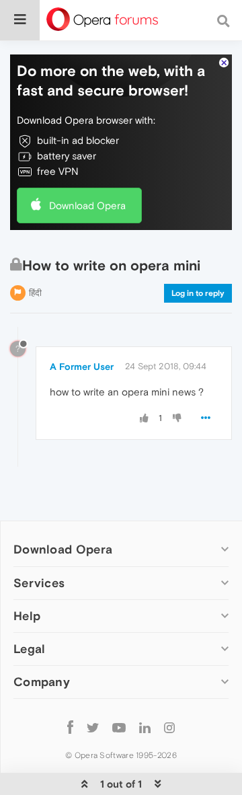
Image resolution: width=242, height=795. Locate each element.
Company (41, 682)
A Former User (82, 366)
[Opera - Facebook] (70, 727)
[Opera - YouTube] (119, 727)
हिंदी (35, 293)
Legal (29, 649)
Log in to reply (198, 293)
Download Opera (87, 205)
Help (26, 616)
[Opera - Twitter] (93, 727)
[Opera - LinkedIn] (144, 727)
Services (39, 583)
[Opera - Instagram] (169, 727)
